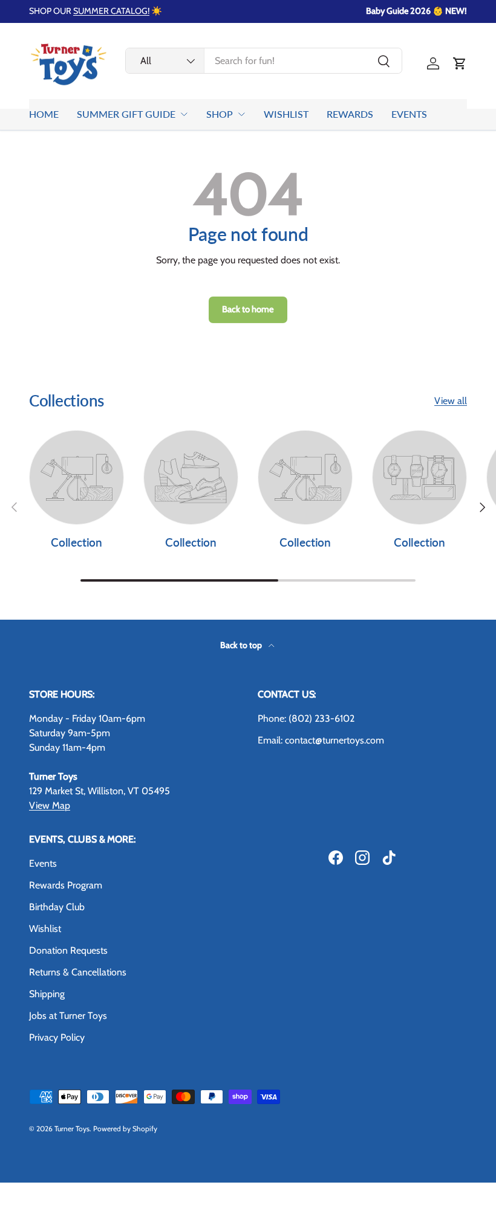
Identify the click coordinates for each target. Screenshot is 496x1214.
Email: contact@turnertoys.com (321, 740)
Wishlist (45, 928)
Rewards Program (65, 885)
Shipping (47, 994)
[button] (459, 63)
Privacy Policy (57, 1037)
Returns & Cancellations (77, 972)
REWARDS (350, 114)
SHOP (219, 114)
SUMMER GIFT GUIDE (126, 114)
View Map (49, 805)
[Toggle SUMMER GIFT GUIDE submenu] (184, 114)
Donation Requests (68, 950)
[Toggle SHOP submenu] (241, 114)
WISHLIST (286, 114)
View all (450, 400)
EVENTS (409, 114)
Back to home (248, 309)
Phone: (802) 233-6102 (306, 718)
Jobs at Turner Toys (68, 1015)
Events (43, 863)
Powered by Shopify (125, 1128)
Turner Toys (72, 1128)
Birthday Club (57, 907)
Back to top (242, 645)
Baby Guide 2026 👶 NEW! (416, 10)
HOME (44, 114)
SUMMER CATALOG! (111, 10)
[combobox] (264, 60)
